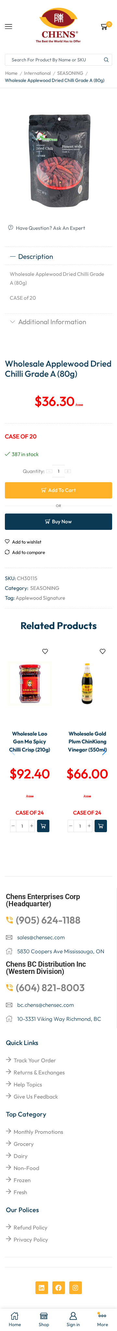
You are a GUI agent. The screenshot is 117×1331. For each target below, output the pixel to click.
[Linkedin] (41, 1287)
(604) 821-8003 (50, 987)
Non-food (26, 1168)
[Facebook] (58, 1287)
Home (11, 73)
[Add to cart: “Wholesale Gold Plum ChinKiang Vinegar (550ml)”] (101, 826)
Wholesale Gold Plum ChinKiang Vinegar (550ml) (87, 741)
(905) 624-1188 (48, 920)
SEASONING (70, 73)
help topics (28, 1084)
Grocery (24, 1143)
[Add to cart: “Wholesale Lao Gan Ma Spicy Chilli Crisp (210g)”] (43, 826)
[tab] (58, 256)
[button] (104, 752)
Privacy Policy (31, 1239)
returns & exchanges (39, 1072)
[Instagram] (75, 1287)
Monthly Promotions (38, 1131)
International (37, 73)
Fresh (20, 1192)
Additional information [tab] (52, 321)
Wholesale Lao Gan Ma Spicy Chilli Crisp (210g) (29, 741)
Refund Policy (30, 1227)
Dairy (21, 1155)
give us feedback (36, 1096)
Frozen (22, 1180)
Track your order (35, 1060)
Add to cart (62, 490)
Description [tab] (35, 256)
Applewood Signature (40, 597)
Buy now (62, 521)
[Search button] (106, 59)
